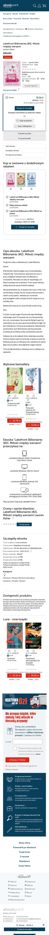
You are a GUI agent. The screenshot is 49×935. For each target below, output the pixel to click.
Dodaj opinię (24, 524)
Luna (36, 64)
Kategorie (7, 14)
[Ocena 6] (35, 69)
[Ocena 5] (33, 69)
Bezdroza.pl (31, 889)
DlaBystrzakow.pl (16, 889)
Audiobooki (23, 14)
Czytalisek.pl (14, 896)
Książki (32, 14)
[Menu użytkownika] (39, 5)
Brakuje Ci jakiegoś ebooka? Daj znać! (27, 816)
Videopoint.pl (15, 892)
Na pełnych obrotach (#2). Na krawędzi (33, 660)
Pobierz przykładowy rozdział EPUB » (16, 563)
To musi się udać (13, 403)
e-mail (8, 741)
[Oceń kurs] (9, 524)
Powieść (15, 581)
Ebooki (15, 14)
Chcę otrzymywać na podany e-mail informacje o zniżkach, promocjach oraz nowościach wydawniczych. (30, 751)
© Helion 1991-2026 (9, 913)
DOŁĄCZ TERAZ (17, 760)
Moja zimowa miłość (18, 205)
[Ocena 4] (30, 69)
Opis (10, 146)
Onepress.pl (31, 882)
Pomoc (32, 502)
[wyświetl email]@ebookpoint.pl (31, 919)
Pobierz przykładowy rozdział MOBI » (16, 565)
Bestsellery (34, 19)
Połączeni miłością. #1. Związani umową (32, 410)
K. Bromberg (30, 665)
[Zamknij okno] (43, 925)
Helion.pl (13, 882)
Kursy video (7, 19)
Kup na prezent (26, 121)
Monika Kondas (31, 414)
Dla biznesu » (20, 805)
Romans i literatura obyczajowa (23, 578)
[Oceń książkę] (34, 69)
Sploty (29, 896)
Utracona (11, 658)
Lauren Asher (34, 62)
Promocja (7, 57)
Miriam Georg (11, 660)
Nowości (25, 19)
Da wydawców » (21, 796)
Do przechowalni (24, 138)
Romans (22, 581)
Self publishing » (21, 827)
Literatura (6, 578)
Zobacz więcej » (12, 769)
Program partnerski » (23, 776)
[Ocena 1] (23, 69)
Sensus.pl (13, 885)
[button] (41, 382)
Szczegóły (12, 150)
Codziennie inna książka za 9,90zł (15, 36)
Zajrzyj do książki (10, 90)
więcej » (38, 754)
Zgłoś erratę (7, 567)
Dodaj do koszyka (24, 108)
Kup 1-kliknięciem (25, 126)
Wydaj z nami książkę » (24, 786)
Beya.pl (29, 892)
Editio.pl (30, 885)
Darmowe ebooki (10, 23)
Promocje (17, 19)
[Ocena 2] (25, 69)
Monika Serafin (12, 405)
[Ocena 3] (28, 69)
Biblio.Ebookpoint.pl (17, 900)
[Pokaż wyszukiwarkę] (34, 5)
